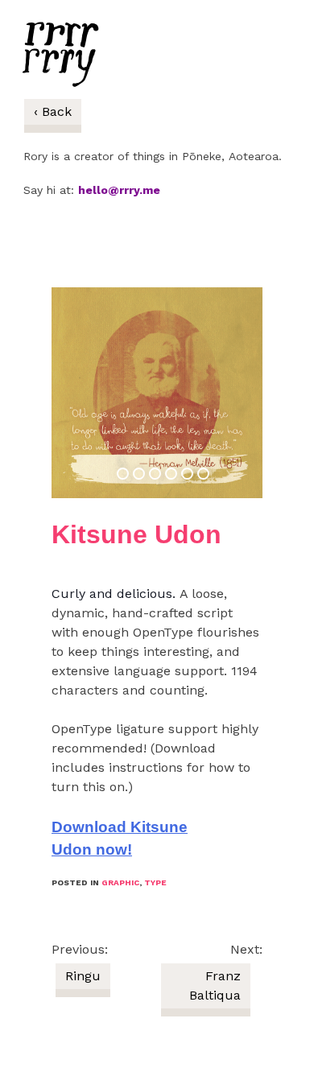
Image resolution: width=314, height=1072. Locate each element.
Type (155, 882)
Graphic (120, 882)
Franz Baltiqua (215, 985)
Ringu (83, 975)
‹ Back (53, 111)
